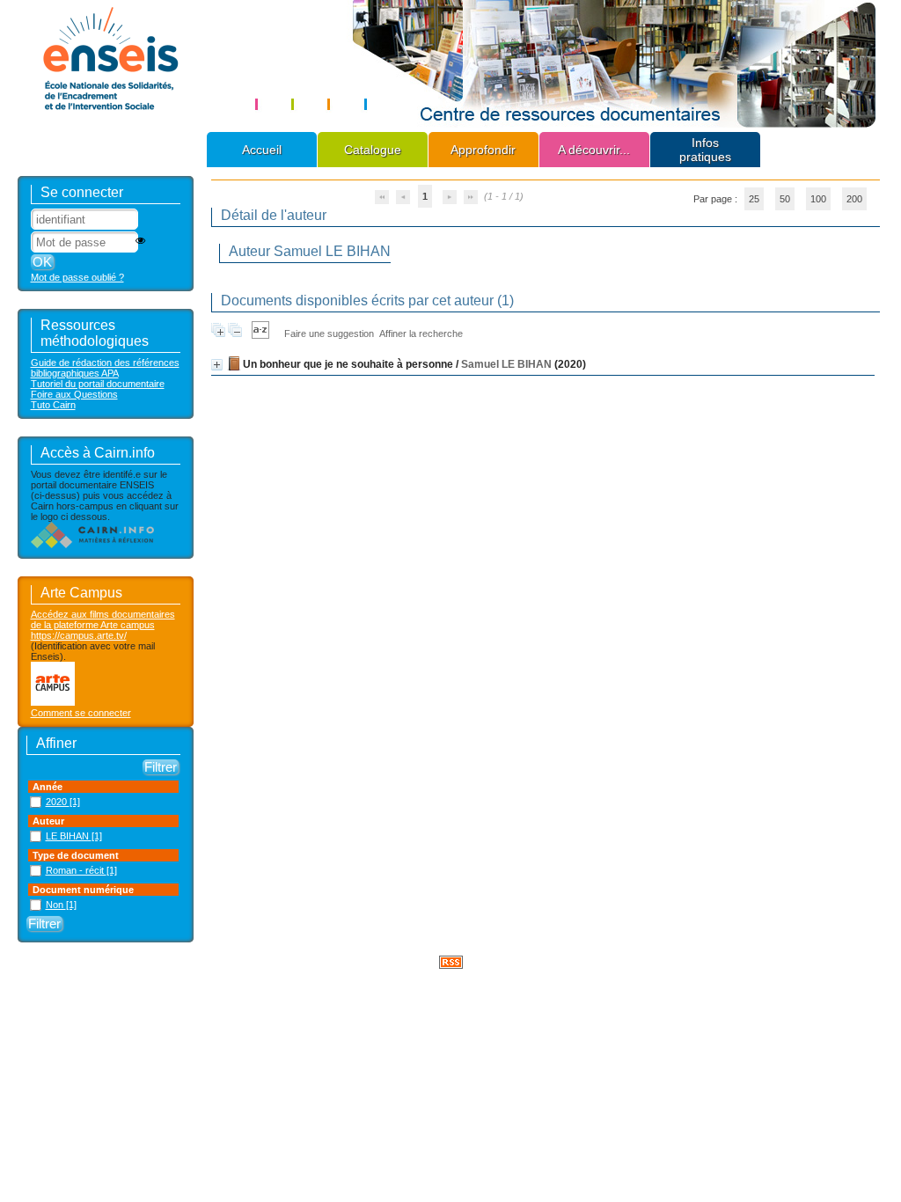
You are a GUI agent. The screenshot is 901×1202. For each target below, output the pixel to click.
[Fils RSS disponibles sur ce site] (451, 961)
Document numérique (83, 889)
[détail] (217, 364)
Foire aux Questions (74, 394)
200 (854, 199)
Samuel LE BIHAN (506, 364)
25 (754, 199)
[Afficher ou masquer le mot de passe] (140, 241)
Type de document (76, 855)
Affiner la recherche (421, 333)
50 (785, 199)
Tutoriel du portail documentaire (98, 383)
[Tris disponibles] (260, 333)
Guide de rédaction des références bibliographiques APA (105, 367)
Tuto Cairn (53, 404)
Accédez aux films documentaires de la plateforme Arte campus (103, 619)
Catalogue (372, 150)
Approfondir (483, 150)
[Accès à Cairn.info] (92, 544)
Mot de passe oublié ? (77, 277)
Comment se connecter (81, 712)
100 (818, 199)
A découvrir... (594, 150)
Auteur (48, 821)
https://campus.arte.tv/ (79, 635)
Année (47, 786)
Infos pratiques (705, 150)
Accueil (262, 150)
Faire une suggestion (329, 333)
